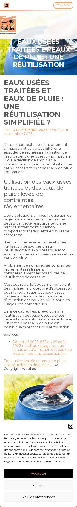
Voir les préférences (38, 497)
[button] (70, 426)
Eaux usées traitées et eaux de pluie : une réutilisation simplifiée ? (35, 363)
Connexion (63, 5)
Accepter (38, 473)
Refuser (38, 485)
